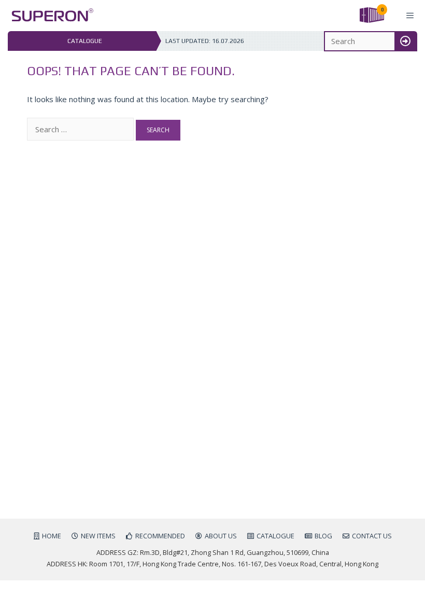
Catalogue (275, 535)
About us (221, 535)
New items (98, 535)
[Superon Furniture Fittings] (49, 15)
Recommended (160, 535)
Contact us (372, 535)
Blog (323, 535)
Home (51, 535)
